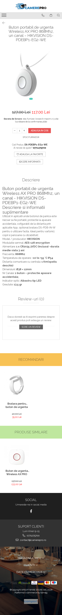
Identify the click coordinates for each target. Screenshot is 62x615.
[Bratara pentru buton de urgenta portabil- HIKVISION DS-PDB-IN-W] (16, 386)
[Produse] (4, 16)
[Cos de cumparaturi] (51, 15)
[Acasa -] (31, 6)
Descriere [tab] (31, 180)
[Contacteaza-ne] (43, 15)
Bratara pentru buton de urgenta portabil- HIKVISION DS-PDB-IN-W (17, 405)
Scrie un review (31, 327)
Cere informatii (30, 161)
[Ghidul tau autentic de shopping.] (31, 601)
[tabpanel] (31, 75)
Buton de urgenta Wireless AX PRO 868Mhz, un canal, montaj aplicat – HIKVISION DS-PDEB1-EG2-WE (16, 472)
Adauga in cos (39, 130)
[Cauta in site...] (58, 15)
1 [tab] (31, 99)
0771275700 (33, 535)
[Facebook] (31, 511)
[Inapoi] (2, 23)
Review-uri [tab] (31, 299)
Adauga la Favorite (31, 154)
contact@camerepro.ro (32, 540)
